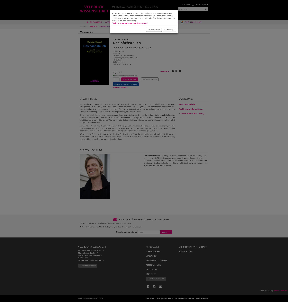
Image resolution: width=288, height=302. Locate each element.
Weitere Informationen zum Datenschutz (129, 23)
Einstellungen (169, 30)
